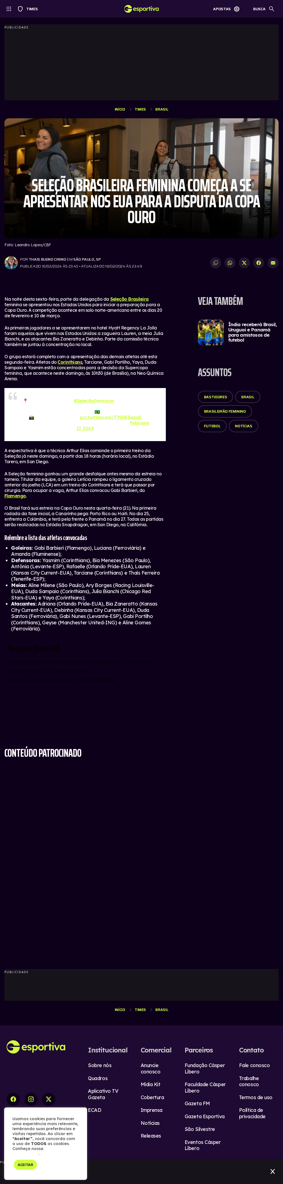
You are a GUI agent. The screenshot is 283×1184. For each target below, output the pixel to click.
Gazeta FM (197, 1103)
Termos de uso (255, 1097)
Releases (151, 1136)
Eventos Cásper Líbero (203, 1145)
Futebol (212, 426)
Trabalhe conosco (249, 1081)
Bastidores (215, 397)
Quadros (98, 1078)
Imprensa (152, 1110)
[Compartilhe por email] (273, 262)
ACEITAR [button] (25, 1165)
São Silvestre (200, 1129)
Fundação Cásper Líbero (205, 1068)
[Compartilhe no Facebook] (258, 262)
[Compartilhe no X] (244, 262)
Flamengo (15, 496)
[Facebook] (13, 1099)
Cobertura (152, 1097)
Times (29, 9)
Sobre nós (99, 1065)
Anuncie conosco (151, 1068)
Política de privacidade (252, 1113)
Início (120, 109)
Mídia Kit (151, 1084)
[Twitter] (48, 1099)
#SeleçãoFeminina (94, 401)
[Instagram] (31, 1099)
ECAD (94, 1110)
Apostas (222, 9)
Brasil (161, 109)
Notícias (243, 426)
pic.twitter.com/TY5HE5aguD (111, 417)
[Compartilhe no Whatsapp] (229, 262)
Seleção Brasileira (129, 299)
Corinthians (69, 362)
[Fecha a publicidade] (273, 1172)
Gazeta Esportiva (205, 1116)
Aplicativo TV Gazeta (103, 1094)
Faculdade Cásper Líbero (205, 1087)
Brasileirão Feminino (225, 411)
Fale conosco (254, 1065)
